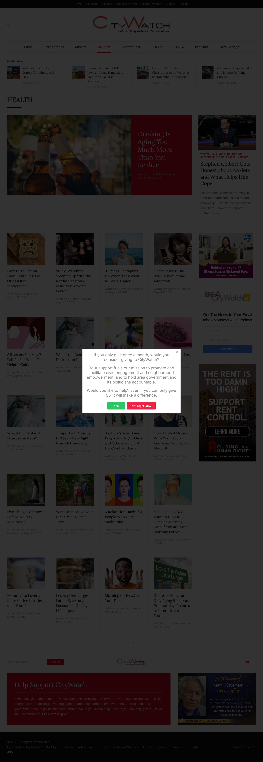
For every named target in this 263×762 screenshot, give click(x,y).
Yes (116, 406)
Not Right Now (141, 406)
